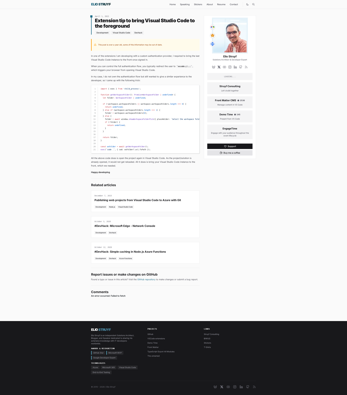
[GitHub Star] (212, 35)
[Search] (253, 4)
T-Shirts (207, 347)
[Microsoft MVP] (212, 44)
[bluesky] (213, 67)
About (210, 4)
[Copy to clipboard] (196, 88)
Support (232, 146)
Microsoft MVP (115, 353)
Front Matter (153, 347)
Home (173, 4)
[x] (219, 67)
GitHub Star (98, 353)
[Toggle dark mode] (247, 4)
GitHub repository (146, 279)
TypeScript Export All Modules (160, 351)
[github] (240, 67)
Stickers (198, 4)
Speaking (185, 4)
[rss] (246, 67)
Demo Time (226, 114)
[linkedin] (235, 67)
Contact (234, 4)
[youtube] (224, 67)
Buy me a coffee (232, 152)
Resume (221, 4)
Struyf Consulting (229, 86)
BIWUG (207, 338)
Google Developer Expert (104, 357)
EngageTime (230, 128)
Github (150, 334)
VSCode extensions (156, 338)
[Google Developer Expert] (212, 27)
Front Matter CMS (225, 100)
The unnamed (153, 356)
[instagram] (230, 67)
